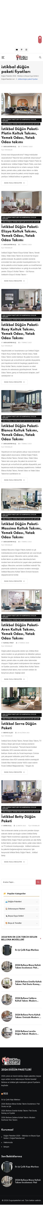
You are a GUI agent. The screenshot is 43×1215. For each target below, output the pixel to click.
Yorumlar (7, 150)
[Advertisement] (21, 23)
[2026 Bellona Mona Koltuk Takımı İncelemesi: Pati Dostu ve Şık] (6, 966)
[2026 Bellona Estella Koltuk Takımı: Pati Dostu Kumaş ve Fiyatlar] (6, 983)
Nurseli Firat (8, 643)
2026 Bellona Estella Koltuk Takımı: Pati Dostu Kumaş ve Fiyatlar (28, 984)
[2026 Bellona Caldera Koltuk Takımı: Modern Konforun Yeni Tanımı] (6, 999)
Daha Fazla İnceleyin (13, 183)
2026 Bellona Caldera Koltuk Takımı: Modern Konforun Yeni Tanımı (26, 1000)
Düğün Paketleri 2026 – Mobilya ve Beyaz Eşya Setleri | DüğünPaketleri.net (22, 1137)
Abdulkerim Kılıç (9, 146)
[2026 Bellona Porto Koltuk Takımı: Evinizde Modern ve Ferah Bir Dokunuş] (6, 1016)
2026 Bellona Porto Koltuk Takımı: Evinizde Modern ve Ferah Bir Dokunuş (28, 1017)
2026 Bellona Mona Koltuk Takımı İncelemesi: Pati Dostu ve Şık (28, 967)
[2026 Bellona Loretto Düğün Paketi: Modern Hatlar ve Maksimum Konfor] (6, 1032)
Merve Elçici (8, 732)
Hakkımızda (8, 1142)
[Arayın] (40, 57)
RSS (5, 1094)
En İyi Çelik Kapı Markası (27, 950)
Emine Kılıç (7, 825)
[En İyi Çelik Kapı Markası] (6, 950)
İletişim (6, 1147)
